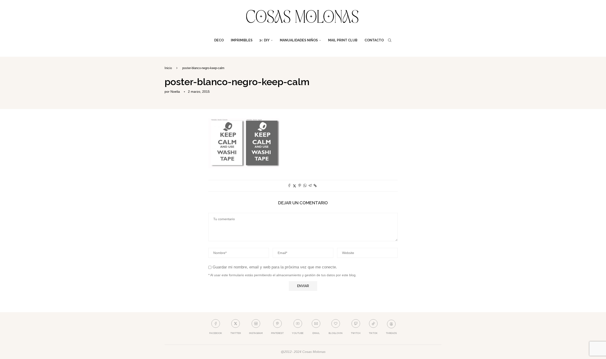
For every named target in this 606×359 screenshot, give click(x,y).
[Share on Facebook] (289, 186)
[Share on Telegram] (310, 186)
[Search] (389, 40)
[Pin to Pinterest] (299, 186)
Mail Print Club (342, 40)
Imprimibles (242, 40)
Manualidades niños (299, 40)
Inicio (168, 68)
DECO (219, 40)
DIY (267, 40)
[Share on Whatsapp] (305, 186)
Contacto (374, 40)
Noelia (175, 91)
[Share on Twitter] (294, 186)
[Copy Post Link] (315, 186)
